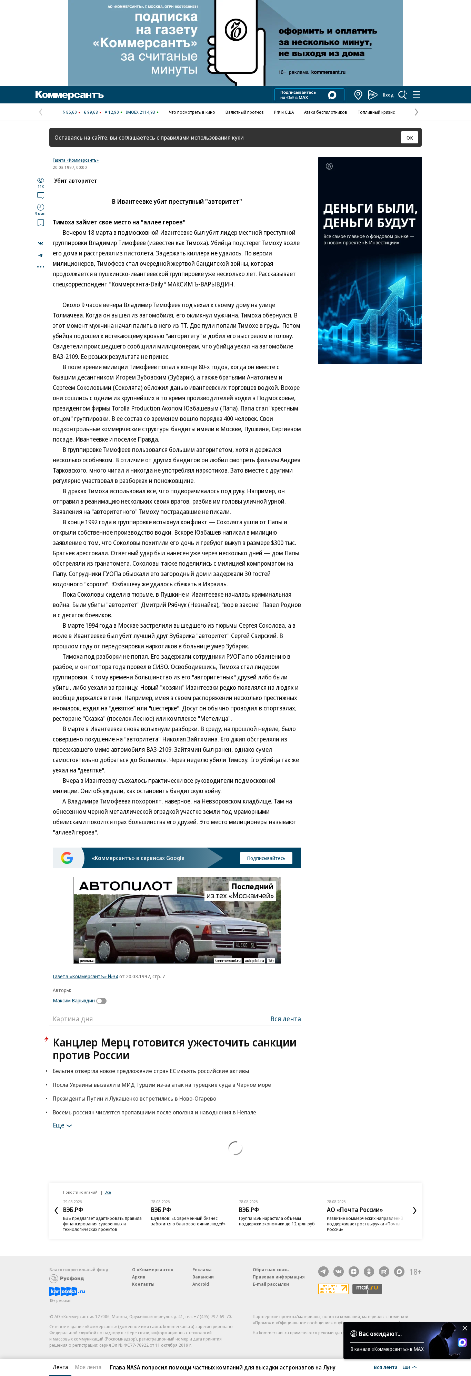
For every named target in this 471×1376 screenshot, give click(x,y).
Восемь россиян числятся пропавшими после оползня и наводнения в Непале (154, 1112)
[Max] (399, 1271)
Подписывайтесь (266, 857)
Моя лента (88, 1367)
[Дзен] (354, 1271)
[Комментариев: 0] (41, 195)
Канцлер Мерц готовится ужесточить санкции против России (175, 1048)
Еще (58, 1125)
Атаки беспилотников (325, 112)
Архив (138, 1277)
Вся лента (285, 1018)
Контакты (143, 1284)
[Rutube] (384, 1271)
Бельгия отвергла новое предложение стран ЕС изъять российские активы (151, 1071)
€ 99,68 (91, 112)
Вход (388, 95)
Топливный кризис (376, 112)
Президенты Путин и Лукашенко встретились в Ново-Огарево (134, 1098)
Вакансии (203, 1277)
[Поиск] (403, 95)
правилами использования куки (202, 137)
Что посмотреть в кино (192, 112)
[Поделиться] (41, 243)
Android (200, 1284)
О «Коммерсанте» (152, 1269)
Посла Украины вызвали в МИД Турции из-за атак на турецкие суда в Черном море (162, 1085)
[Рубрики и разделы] (416, 95)
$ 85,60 (70, 112)
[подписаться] (103, 1001)
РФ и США (284, 112)
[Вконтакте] (338, 1271)
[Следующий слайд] (415, 1210)
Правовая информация (279, 1277)
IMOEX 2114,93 (140, 112)
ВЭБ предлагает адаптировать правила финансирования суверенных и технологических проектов (102, 1223)
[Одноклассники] (369, 1271)
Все (107, 1192)
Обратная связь (271, 1269)
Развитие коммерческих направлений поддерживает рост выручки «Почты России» (365, 1223)
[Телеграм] (323, 1271)
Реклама (202, 1269)
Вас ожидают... (380, 1333)
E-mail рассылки (271, 1284)
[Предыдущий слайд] (56, 1210)
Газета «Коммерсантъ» (76, 160)
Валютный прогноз (245, 112)
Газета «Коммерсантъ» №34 (85, 976)
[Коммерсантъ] (70, 95)
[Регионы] (358, 95)
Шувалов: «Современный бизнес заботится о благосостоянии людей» (188, 1221)
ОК (410, 137)
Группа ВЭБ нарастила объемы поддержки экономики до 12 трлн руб (277, 1221)
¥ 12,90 (112, 112)
